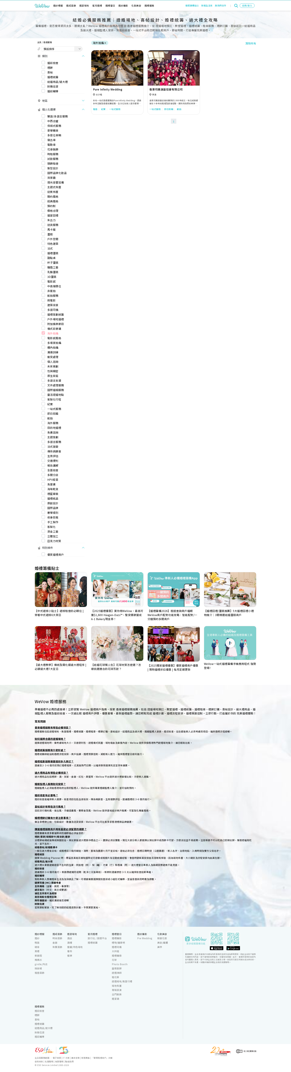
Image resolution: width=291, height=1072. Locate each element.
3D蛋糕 (51, 277)
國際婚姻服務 (55, 390)
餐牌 (69, 955)
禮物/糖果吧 (118, 942)
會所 (69, 951)
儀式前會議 (54, 329)
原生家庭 (52, 376)
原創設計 (52, 503)
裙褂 (37, 947)
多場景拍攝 (54, 343)
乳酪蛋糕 (52, 272)
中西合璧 (52, 121)
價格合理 (52, 211)
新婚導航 (85, 1057)
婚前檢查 (52, 63)
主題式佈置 (54, 187)
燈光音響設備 (55, 182)
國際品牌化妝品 (57, 173)
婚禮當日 (110, 5)
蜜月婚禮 (97, 5)
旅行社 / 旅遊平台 (97, 938)
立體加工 (52, 536)
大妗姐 (115, 951)
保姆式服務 (54, 126)
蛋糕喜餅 (117, 968)
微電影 (51, 300)
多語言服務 (54, 442)
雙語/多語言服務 (57, 116)
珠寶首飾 (57, 947)
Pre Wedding (144, 938)
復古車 (51, 140)
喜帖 (50, 72)
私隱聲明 (49, 1061)
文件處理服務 (55, 385)
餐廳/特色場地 (75, 947)
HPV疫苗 (52, 480)
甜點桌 (51, 258)
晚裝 (37, 942)
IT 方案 (66, 1057)
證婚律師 (117, 972)
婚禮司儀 (117, 947)
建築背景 (52, 305)
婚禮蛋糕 (52, 253)
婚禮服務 (149, 5)
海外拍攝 (52, 333)
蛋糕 (50, 234)
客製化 (51, 527)
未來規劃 (52, 366)
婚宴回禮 (52, 215)
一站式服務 (54, 409)
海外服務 (52, 423)
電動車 (51, 145)
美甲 (159, 947)
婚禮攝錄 (117, 955)
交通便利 (52, 461)
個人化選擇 (49, 109)
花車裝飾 (52, 149)
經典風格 (52, 201)
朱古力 (51, 220)
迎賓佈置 (52, 192)
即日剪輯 (52, 413)
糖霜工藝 (52, 267)
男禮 (37, 951)
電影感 (51, 281)
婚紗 (37, 938)
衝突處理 (52, 357)
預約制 (51, 206)
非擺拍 (51, 291)
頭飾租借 (52, 163)
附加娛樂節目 (55, 324)
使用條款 (39, 1061)
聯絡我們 (69, 1061)
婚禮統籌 (52, 77)
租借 (95, 109)
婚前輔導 (52, 91)
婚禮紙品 (52, 498)
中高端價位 (54, 286)
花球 (114, 959)
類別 (44, 56)
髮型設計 (52, 168)
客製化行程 (54, 399)
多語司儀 (52, 310)
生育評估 (52, 456)
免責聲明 (59, 1061)
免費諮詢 (52, 432)
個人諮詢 (52, 362)
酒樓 (69, 942)
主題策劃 (52, 437)
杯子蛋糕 (52, 263)
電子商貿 (57, 1057)
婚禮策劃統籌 (55, 314)
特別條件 (47, 548)
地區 (44, 101)
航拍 (50, 418)
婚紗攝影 (123, 5)
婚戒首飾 (71, 5)
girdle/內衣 (41, 964)
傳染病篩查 (54, 451)
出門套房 (117, 994)
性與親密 (52, 371)
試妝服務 (52, 159)
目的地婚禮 (54, 428)
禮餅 (50, 68)
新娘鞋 (38, 955)
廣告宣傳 (75, 1057)
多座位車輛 (54, 135)
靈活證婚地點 (55, 395)
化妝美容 (136, 5)
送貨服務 (52, 225)
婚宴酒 (115, 998)
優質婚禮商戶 (55, 555)
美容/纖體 (162, 942)
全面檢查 (52, 470)
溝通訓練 (52, 352)
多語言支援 (54, 380)
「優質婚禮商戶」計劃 (102, 1057)
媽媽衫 (38, 959)
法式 (50, 248)
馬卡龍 (51, 229)
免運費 (51, 484)
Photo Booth (119, 964)
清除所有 (250, 43)
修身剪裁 (52, 517)
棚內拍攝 (52, 347)
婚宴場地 (84, 5)
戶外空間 (52, 239)
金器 (55, 942)
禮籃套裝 (52, 494)
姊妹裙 (38, 968)
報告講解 (52, 465)
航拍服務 (52, 296)
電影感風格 (54, 338)
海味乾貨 (52, 489)
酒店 (69, 938)
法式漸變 (52, 447)
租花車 (115, 977)
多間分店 (52, 475)
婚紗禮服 (58, 5)
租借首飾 (39, 972)
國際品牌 (52, 508)
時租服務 (52, 154)
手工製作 (52, 522)
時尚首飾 (57, 938)
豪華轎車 (52, 130)
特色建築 (52, 244)
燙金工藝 (52, 531)
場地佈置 (117, 985)
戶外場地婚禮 (55, 319)
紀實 (50, 404)
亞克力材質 (54, 541)
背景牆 (51, 178)
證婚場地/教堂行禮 (122, 981)
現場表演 (117, 990)
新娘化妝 (162, 938)
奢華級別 (52, 513)
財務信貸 (52, 86)
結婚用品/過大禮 (57, 82)
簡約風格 (52, 196)
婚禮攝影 (117, 938)
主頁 (39, 42)
